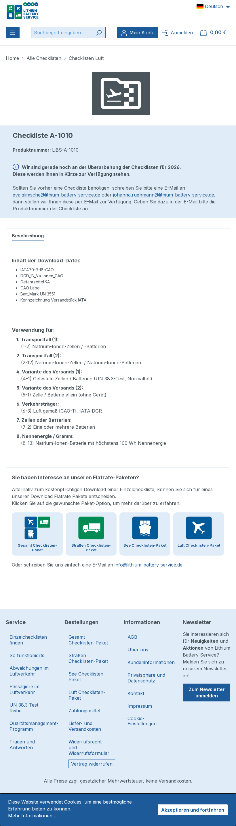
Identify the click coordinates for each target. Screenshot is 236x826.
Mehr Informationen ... (32, 816)
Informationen (142, 622)
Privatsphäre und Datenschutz (146, 678)
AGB (132, 637)
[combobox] (61, 32)
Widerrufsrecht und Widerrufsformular (88, 747)
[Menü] (13, 32)
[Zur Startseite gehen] (23, 11)
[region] (121, 93)
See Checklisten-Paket (86, 676)
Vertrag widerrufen (92, 764)
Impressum (139, 706)
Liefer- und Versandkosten (84, 726)
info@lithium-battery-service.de (148, 565)
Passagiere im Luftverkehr (24, 689)
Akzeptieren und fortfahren (192, 810)
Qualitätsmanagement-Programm (30, 726)
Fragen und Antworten (22, 744)
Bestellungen (81, 622)
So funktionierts (26, 655)
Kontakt (135, 693)
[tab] (28, 236)
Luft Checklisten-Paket (86, 695)
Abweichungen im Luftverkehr (29, 671)
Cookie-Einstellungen (142, 721)
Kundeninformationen (148, 662)
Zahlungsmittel (84, 711)
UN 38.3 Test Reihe (23, 708)
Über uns (137, 650)
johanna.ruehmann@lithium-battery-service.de (163, 195)
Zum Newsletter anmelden (207, 692)
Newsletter (197, 622)
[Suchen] (99, 32)
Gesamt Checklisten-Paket (88, 640)
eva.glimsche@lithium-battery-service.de (56, 195)
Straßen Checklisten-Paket (88, 658)
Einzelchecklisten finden (28, 640)
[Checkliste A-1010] (121, 93)
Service (16, 622)
